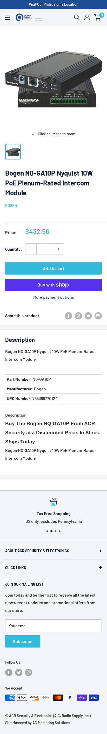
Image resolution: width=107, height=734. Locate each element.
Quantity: (13, 248)
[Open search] (77, 17)
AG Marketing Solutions (51, 722)
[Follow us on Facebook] (8, 672)
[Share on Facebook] (68, 315)
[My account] (87, 17)
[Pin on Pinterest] (78, 315)
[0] (97, 17)
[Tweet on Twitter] (88, 315)
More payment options (53, 297)
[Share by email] (98, 315)
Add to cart (53, 268)
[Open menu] (7, 18)
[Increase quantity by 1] (58, 249)
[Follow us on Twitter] (18, 672)
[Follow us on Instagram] (28, 672)
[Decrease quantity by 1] (30, 249)
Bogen (11, 205)
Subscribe (22, 641)
